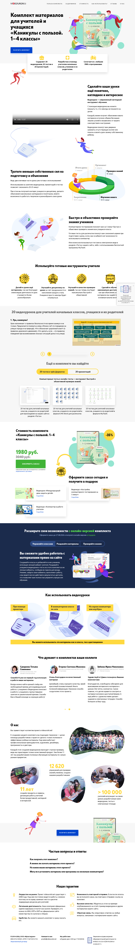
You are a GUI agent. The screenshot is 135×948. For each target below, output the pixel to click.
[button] (65, 709)
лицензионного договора (24, 471)
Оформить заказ (30, 464)
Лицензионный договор (19, 941)
